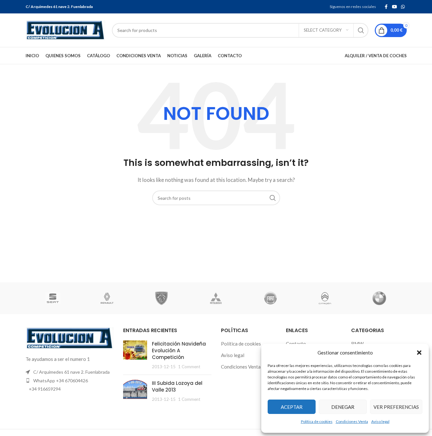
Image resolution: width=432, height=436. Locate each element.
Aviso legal (380, 421)
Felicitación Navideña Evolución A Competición (179, 350)
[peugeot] (161, 298)
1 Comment (189, 366)
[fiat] (270, 298)
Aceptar (291, 407)
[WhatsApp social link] (403, 7)
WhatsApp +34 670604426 (60, 380)
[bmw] (379, 298)
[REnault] (107, 298)
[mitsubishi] (216, 298)
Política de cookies (317, 421)
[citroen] (325, 298)
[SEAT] (53, 298)
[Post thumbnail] (135, 355)
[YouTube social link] (394, 7)
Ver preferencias (396, 407)
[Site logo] (66, 29)
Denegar (342, 407)
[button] (419, 352)
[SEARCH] (361, 30)
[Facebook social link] (386, 7)
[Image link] (70, 337)
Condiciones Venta (352, 421)
